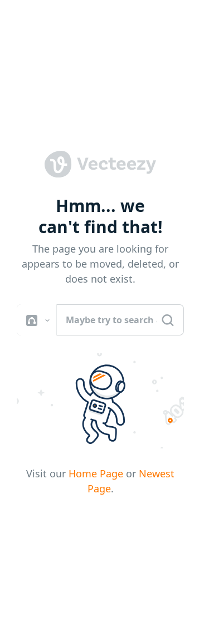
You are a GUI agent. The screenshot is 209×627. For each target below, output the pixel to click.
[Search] (167, 320)
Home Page (96, 473)
